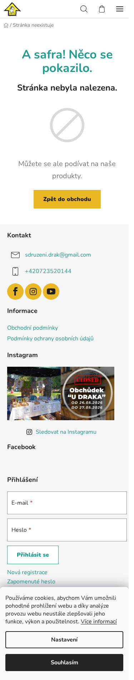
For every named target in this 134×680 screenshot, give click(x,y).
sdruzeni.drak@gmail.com (58, 255)
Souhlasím (64, 662)
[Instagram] (33, 291)
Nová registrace (27, 572)
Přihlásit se (33, 555)
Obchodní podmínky (32, 328)
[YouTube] (51, 291)
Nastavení (64, 640)
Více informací (99, 621)
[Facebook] (15, 291)
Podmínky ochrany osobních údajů (50, 338)
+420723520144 (48, 271)
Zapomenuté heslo (31, 582)
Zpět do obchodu (67, 199)
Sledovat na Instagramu (66, 432)
